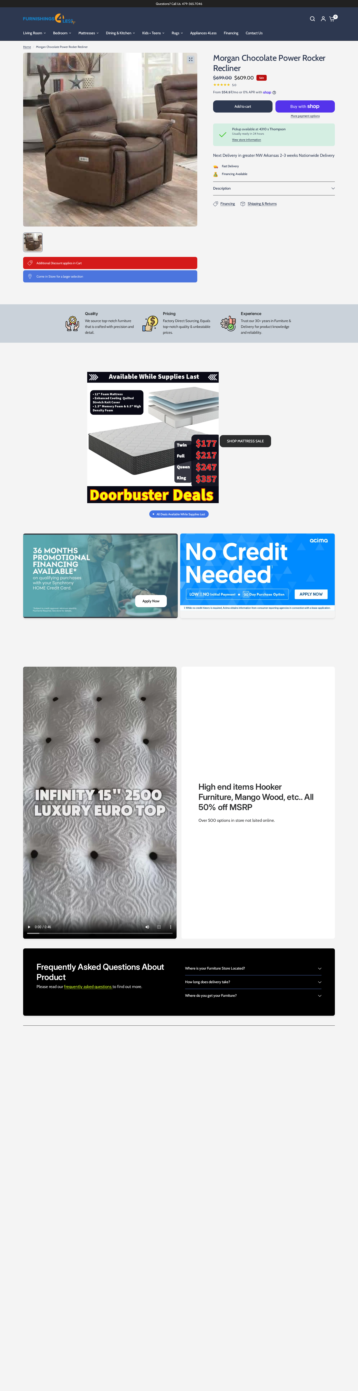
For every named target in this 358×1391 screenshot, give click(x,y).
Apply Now (151, 601)
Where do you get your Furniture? (211, 995)
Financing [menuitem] (231, 33)
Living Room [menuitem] (32, 33)
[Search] (312, 19)
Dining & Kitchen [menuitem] (118, 33)
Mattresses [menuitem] (86, 33)
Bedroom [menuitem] (60, 33)
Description (222, 188)
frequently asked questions (88, 986)
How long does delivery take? (207, 982)
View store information (246, 139)
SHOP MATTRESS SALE (245, 441)
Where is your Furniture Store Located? (215, 968)
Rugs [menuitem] (175, 33)
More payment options (305, 115)
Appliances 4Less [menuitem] (203, 33)
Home (27, 47)
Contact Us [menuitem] (254, 33)
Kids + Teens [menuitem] (151, 33)
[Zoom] (190, 59)
